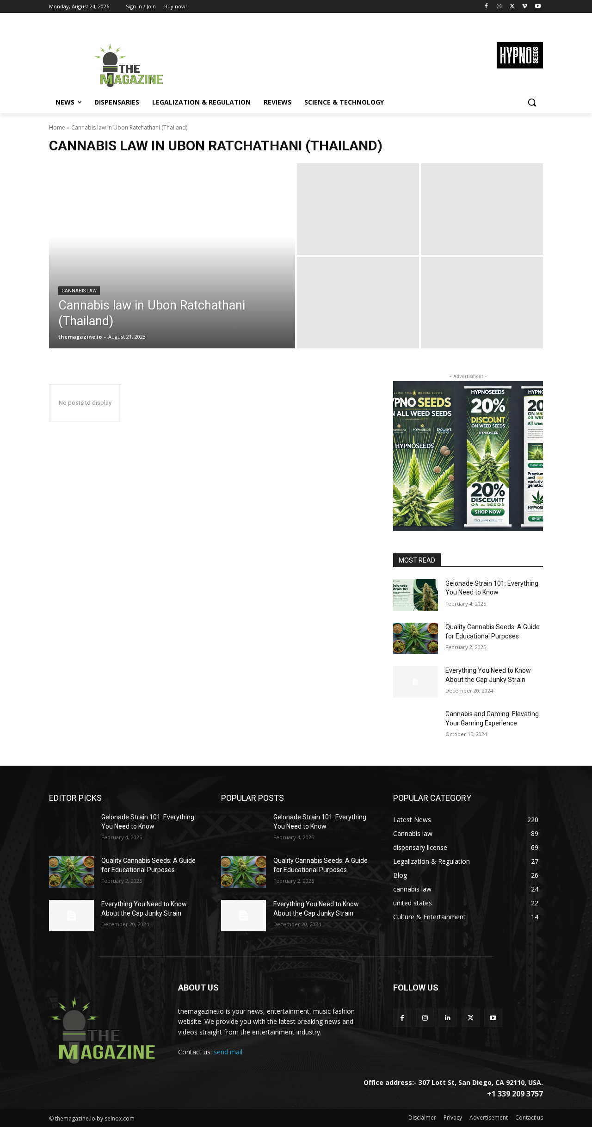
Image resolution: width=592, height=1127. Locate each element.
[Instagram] (499, 6)
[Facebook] (486, 6)
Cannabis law (79, 290)
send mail (228, 1051)
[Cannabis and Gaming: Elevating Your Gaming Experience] (415, 725)
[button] (532, 102)
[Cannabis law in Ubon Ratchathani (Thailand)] (172, 255)
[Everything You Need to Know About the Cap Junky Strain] (415, 682)
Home (57, 127)
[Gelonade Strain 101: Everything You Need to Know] (415, 595)
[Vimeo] (524, 6)
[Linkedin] (447, 1018)
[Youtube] (537, 6)
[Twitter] (512, 6)
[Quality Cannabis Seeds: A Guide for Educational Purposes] (415, 638)
